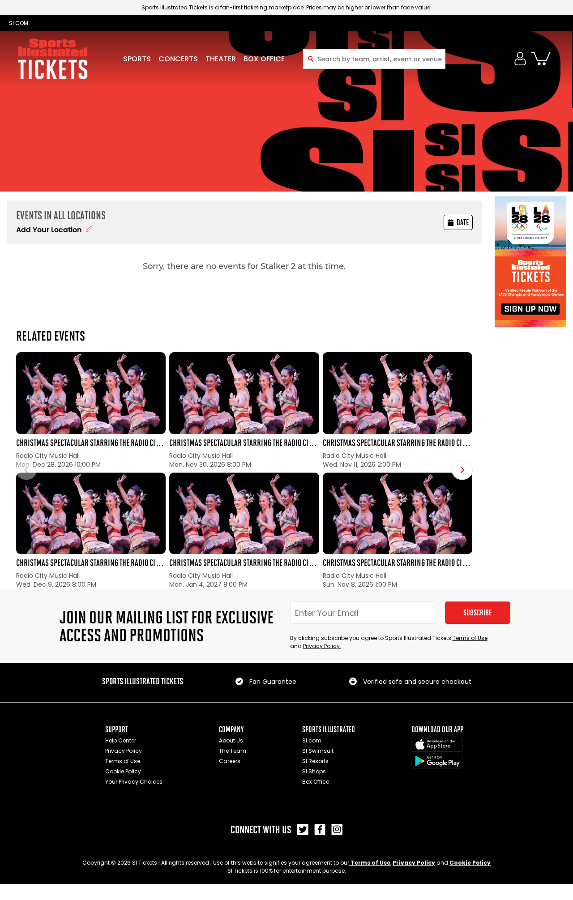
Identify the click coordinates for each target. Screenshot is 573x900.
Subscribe (477, 612)
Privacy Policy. (322, 646)
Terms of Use (470, 638)
